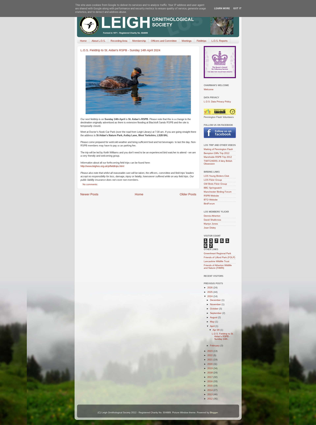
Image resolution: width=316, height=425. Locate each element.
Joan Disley (210, 228)
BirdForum (209, 203)
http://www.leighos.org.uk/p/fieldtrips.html (102, 166)
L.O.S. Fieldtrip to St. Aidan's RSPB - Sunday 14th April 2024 (120, 50)
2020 (210, 364)
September (216, 313)
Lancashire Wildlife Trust (216, 261)
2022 (210, 355)
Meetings (187, 40)
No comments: (90, 184)
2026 (210, 287)
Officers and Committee (164, 40)
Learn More (222, 8)
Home (83, 40)
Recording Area (119, 40)
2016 (210, 381)
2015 (210, 385)
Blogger (214, 412)
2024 (210, 296)
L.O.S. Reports (219, 40)
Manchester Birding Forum (218, 192)
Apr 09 (216, 330)
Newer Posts (89, 194)
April (212, 326)
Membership (139, 40)
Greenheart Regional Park (217, 253)
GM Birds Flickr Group (215, 184)
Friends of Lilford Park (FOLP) (219, 257)
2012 (210, 398)
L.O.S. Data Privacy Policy (217, 101)
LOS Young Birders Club (216, 176)
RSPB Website (211, 196)
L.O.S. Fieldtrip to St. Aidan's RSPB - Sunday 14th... (223, 336)
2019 (210, 368)
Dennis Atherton (212, 216)
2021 (210, 359)
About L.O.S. (98, 40)
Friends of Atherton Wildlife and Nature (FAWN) (218, 266)
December (216, 300)
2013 (210, 394)
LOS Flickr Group (213, 180)
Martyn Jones (211, 224)
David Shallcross (212, 220)
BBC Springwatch (213, 188)
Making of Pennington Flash (218, 149)
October (214, 308)
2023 (210, 351)
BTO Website (211, 199)
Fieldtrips (201, 40)
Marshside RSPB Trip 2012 (218, 157)
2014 (210, 390)
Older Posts (188, 194)
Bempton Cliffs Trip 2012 (216, 153)
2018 (210, 372)
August (214, 317)
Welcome (208, 89)
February (215, 345)
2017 (210, 377)
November (216, 304)
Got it (237, 8)
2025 (210, 292)
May (212, 321)
